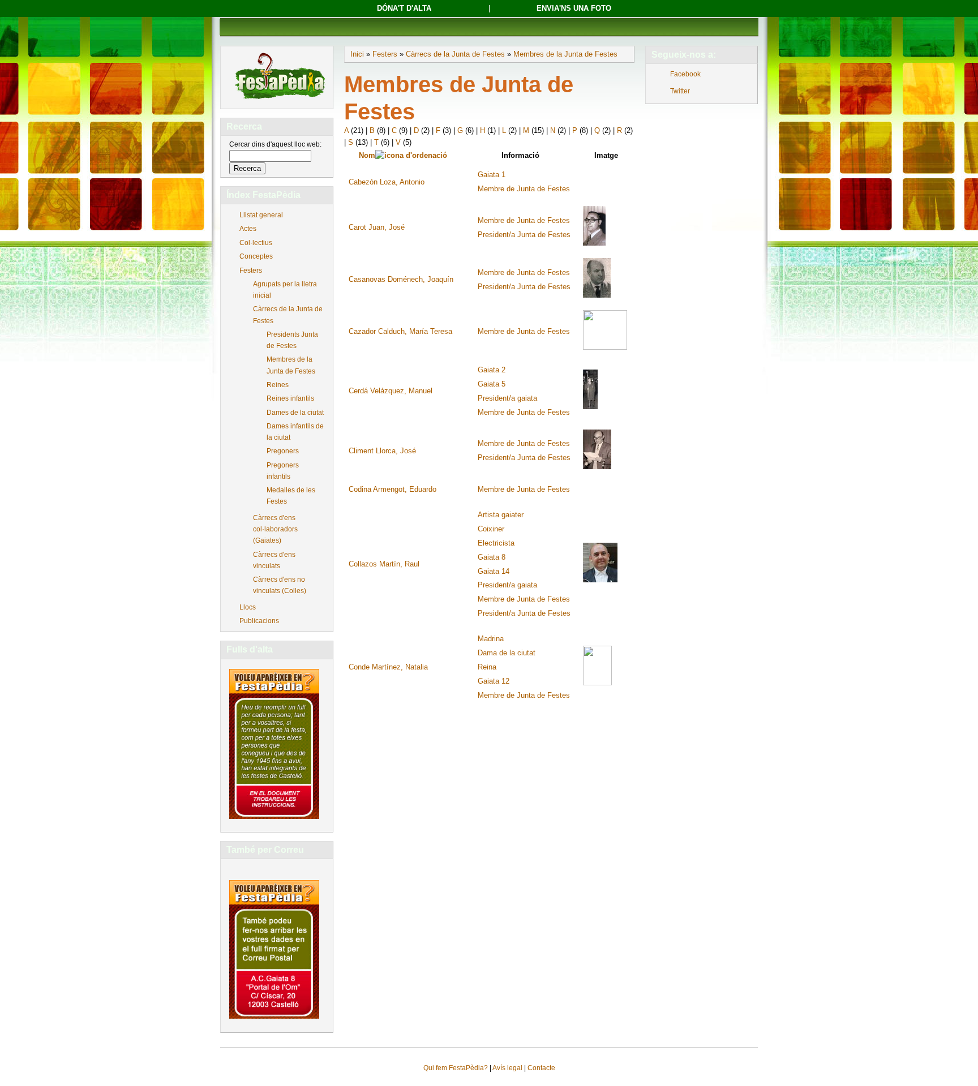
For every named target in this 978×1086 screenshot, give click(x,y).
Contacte (541, 1068)
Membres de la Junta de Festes (291, 365)
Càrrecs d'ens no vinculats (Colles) (279, 585)
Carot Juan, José (377, 227)
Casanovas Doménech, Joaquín (401, 279)
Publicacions (259, 621)
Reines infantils (290, 398)
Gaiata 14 (493, 571)
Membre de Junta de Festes (524, 188)
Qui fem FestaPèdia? (455, 1068)
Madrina (491, 638)
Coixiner (491, 529)
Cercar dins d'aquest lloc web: (275, 144)
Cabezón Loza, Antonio (386, 182)
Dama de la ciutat (506, 653)
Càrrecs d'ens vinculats (274, 560)
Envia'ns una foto (574, 8)
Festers (250, 270)
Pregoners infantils (283, 470)
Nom (367, 155)
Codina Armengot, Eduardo (392, 489)
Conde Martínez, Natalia (388, 667)
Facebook (685, 74)
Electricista (496, 543)
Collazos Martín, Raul (384, 564)
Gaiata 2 (491, 370)
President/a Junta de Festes (524, 234)
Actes (247, 229)
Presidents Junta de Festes (292, 340)
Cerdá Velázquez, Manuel (390, 391)
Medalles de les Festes (291, 495)
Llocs (247, 607)
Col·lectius (255, 243)
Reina (487, 667)
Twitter (680, 91)
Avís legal (507, 1068)
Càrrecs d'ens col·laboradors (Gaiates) (275, 529)
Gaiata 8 (491, 557)
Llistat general (261, 215)
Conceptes (256, 256)
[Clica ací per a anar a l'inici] (279, 100)
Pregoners (283, 451)
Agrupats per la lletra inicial (285, 289)
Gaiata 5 (491, 384)
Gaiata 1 (491, 174)
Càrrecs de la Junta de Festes (288, 314)
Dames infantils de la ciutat (295, 431)
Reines (278, 385)
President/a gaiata (507, 398)
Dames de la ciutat (295, 413)
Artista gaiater (501, 514)
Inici (357, 54)
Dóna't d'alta (404, 8)
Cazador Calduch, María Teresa (400, 331)
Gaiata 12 (493, 681)
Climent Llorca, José (382, 451)
